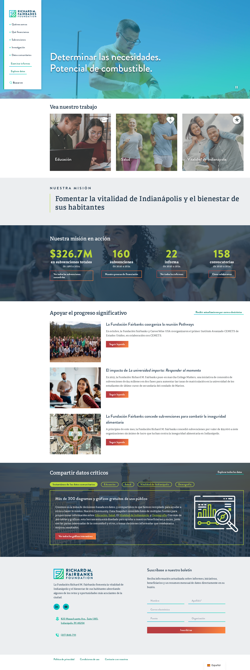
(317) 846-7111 (68, 635)
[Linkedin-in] (57, 607)
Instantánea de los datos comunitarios (74, 484)
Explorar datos (18, 71)
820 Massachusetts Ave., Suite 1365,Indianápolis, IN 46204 (79, 621)
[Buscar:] (24, 82)
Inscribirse (186, 630)
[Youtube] (66, 607)
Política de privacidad (64, 659)
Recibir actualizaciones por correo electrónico (219, 312)
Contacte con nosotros (116, 659)
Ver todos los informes (171, 274)
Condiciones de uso (89, 659)
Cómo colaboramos (222, 274)
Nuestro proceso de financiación (121, 274)
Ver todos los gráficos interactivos (76, 536)
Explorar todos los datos (230, 472)
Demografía (185, 484)
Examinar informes (20, 63)
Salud (128, 484)
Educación (110, 484)
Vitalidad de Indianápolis (154, 484)
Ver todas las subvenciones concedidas (67, 275)
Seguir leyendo (117, 344)
